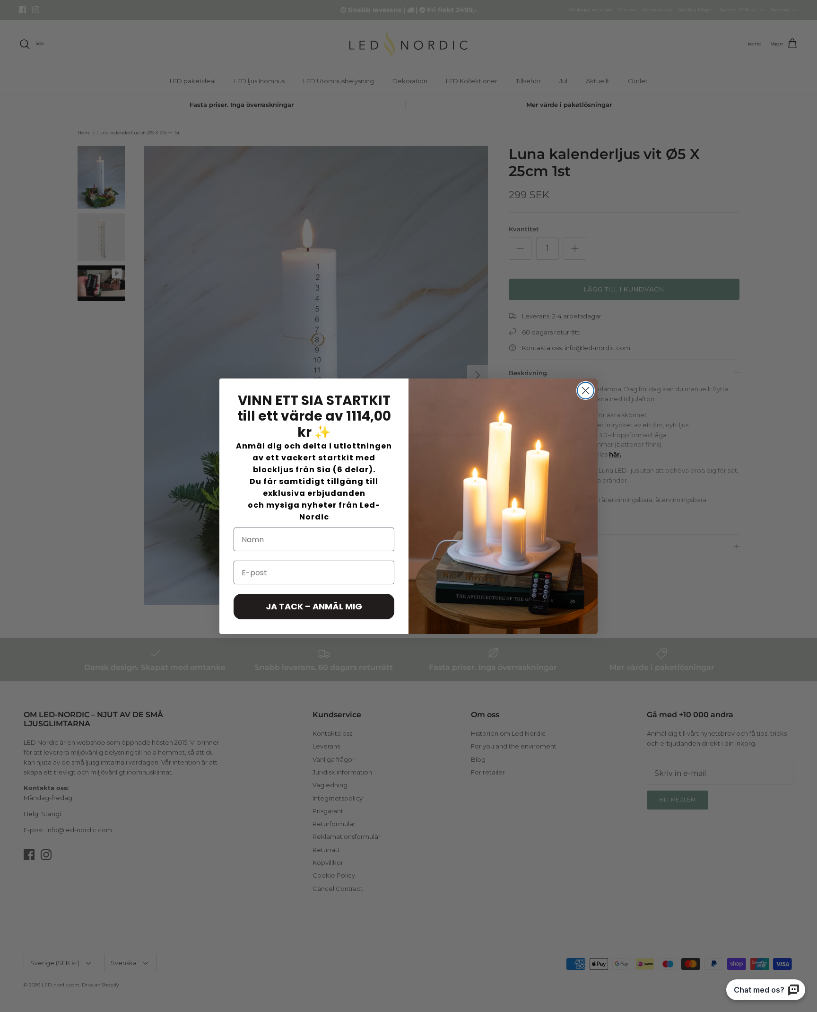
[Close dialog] (585, 390)
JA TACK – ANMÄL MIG (314, 606)
